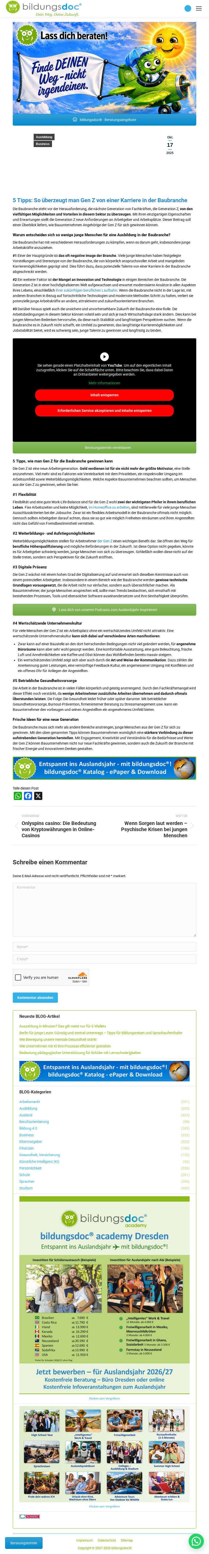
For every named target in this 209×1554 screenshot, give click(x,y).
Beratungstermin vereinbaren (107, 448)
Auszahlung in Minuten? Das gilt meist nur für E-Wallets (62, 1026)
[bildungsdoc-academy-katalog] (104, 768)
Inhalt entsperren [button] (104, 395)
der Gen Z (104, 541)
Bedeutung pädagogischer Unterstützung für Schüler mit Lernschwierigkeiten (80, 1053)
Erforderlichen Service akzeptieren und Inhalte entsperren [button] (105, 411)
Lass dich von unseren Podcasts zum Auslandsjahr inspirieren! (107, 610)
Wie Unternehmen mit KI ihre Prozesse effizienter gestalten (65, 1046)
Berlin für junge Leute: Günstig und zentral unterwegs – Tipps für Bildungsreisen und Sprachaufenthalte (100, 1033)
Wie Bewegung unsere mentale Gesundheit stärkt (58, 1039)
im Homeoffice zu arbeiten (109, 507)
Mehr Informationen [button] (104, 383)
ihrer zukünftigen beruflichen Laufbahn (86, 290)
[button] (196, 1541)
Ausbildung (44, 137)
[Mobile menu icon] (199, 8)
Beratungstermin (23, 1543)
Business (43, 144)
